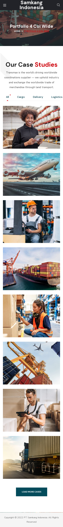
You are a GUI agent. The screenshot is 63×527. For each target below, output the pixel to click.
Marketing (14, 131)
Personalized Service (27, 325)
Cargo (21, 97)
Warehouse (15, 367)
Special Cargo (20, 467)
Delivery (39, 97)
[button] (58, 5)
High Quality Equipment (30, 278)
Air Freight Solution (25, 184)
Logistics (13, 225)
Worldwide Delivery (26, 420)
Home (17, 31)
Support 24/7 (20, 137)
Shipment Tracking (25, 373)
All (8, 97)
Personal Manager (24, 231)
